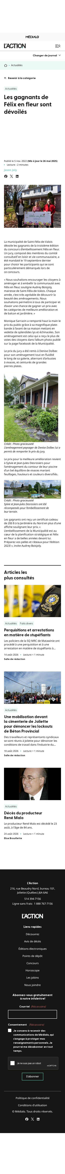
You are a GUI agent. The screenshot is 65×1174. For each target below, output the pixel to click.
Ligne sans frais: (32, 903)
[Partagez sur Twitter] (11, 176)
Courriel (32, 1006)
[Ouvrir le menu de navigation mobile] (58, 46)
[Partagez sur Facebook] (6, 176)
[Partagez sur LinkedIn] (17, 176)
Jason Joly (10, 170)
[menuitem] (47, 55)
